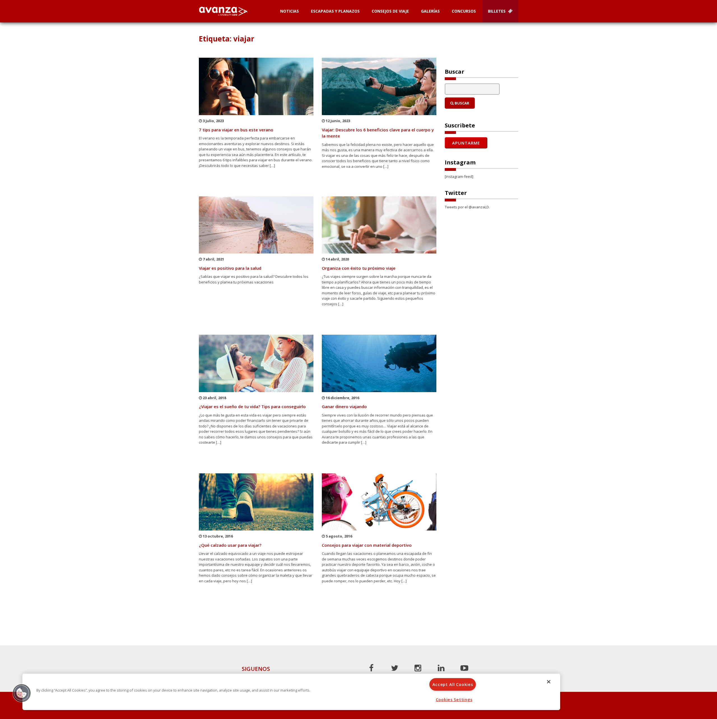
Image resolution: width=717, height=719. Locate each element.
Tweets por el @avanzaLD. (467, 207)
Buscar (461, 103)
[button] (22, 693)
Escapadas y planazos (335, 11)
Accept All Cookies (452, 684)
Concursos (464, 11)
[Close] (548, 681)
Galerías (430, 11)
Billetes (497, 11)
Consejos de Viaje (390, 11)
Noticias (289, 11)
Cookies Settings (454, 699)
